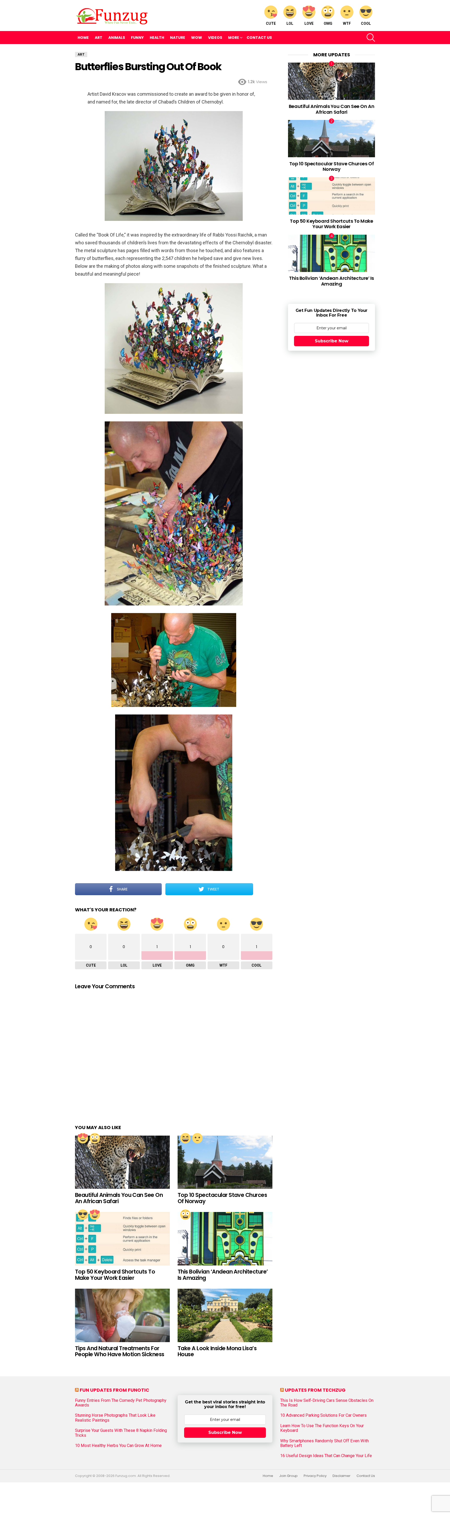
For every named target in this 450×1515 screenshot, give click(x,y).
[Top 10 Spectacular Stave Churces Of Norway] (225, 1162)
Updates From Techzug (315, 1390)
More (233, 37)
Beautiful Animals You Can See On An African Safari (119, 1198)
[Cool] (83, 1214)
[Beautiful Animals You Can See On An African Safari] (122, 1162)
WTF (347, 23)
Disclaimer (342, 1476)
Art (98, 37)
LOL (289, 23)
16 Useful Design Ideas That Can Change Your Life (326, 1455)
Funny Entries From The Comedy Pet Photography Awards (120, 1403)
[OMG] (95, 1138)
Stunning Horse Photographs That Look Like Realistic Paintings (115, 1417)
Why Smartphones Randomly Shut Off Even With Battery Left (324, 1443)
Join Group (288, 1476)
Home (83, 37)
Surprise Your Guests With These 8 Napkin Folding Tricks (121, 1433)
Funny (137, 37)
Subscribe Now (331, 340)
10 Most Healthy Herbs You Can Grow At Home (118, 1445)
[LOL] (185, 1138)
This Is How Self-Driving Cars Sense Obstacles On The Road (326, 1403)
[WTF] (197, 1138)
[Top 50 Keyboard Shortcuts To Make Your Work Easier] (122, 1238)
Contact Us (259, 37)
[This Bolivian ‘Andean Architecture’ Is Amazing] (225, 1238)
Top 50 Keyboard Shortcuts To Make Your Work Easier (115, 1275)
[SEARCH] (371, 37)
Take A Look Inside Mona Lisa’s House (217, 1351)
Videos (215, 37)
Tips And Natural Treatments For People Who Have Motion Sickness (119, 1351)
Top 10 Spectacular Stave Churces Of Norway (222, 1198)
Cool (366, 23)
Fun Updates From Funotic (114, 1390)
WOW (196, 37)
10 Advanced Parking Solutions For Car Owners (323, 1415)
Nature (177, 37)
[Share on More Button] (263, 889)
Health (157, 37)
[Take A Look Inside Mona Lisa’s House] (225, 1315)
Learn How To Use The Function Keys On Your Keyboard (322, 1428)
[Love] (83, 1138)
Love (309, 23)
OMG (328, 23)
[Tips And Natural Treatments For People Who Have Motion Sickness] (122, 1315)
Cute (271, 23)
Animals (116, 37)
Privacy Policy (315, 1476)
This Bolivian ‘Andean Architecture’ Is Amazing (223, 1275)
